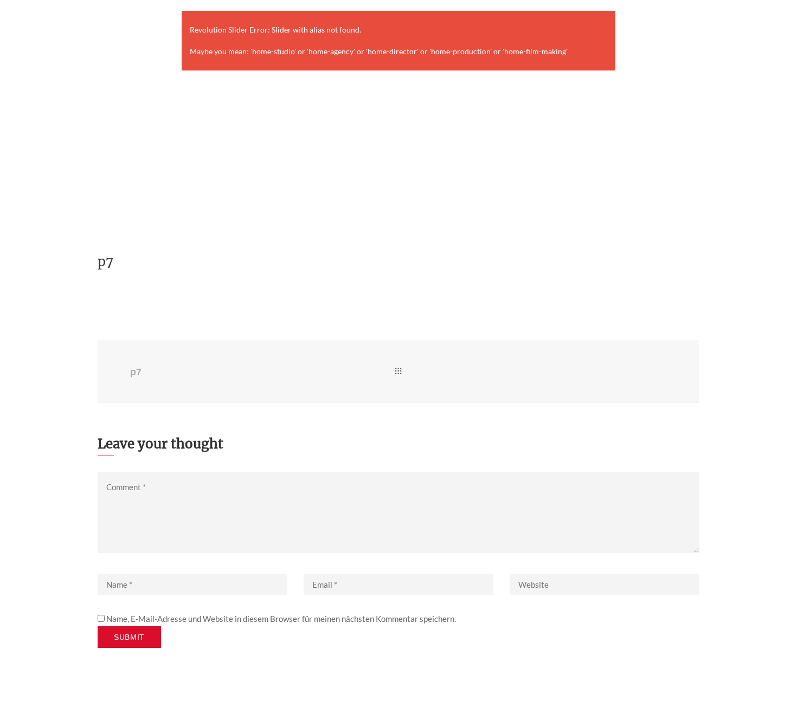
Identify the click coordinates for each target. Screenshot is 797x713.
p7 (136, 372)
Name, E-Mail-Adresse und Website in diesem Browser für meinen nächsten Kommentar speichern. (281, 619)
